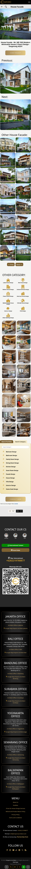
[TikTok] (17, 850)
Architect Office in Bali (15, 649)
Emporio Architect (11, 860)
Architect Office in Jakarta (15, 625)
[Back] (2, 7)
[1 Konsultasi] (24, 867)
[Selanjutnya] (28, 867)
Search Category (20, 442)
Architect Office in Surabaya (15, 698)
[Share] (19, 867)
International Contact (16, 545)
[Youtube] (14, 850)
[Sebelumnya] (6, 867)
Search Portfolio (6, 442)
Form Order (15, 550)
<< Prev (11, 264)
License (16, 503)
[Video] (15, 867)
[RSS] (25, 850)
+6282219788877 (15, 560)
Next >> (19, 264)
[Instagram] (10, 850)
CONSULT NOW (15, 499)
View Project (15, 53)
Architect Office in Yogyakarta (15, 729)
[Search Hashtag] (6, 7)
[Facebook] (7, 850)
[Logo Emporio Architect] (6, 2)
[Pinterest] (20, 850)
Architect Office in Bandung (15, 673)
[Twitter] (22, 851)
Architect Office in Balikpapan (15, 784)
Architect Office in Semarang (15, 755)
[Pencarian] (11, 867)
